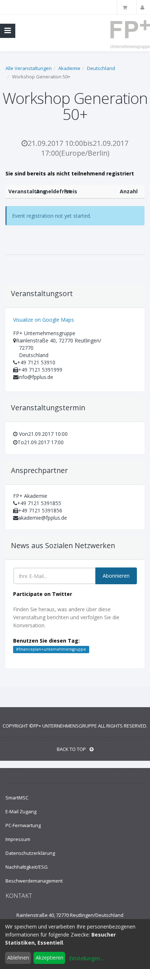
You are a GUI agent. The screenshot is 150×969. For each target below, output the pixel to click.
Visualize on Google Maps (43, 319)
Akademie (69, 68)
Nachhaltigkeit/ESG (26, 867)
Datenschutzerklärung (30, 853)
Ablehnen (18, 957)
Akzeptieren (49, 957)
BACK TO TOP (71, 749)
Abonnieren (116, 575)
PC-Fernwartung (23, 825)
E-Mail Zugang (20, 811)
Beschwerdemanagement (34, 880)
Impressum (17, 839)
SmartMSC (16, 797)
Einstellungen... (86, 958)
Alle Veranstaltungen (28, 68)
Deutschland (101, 68)
